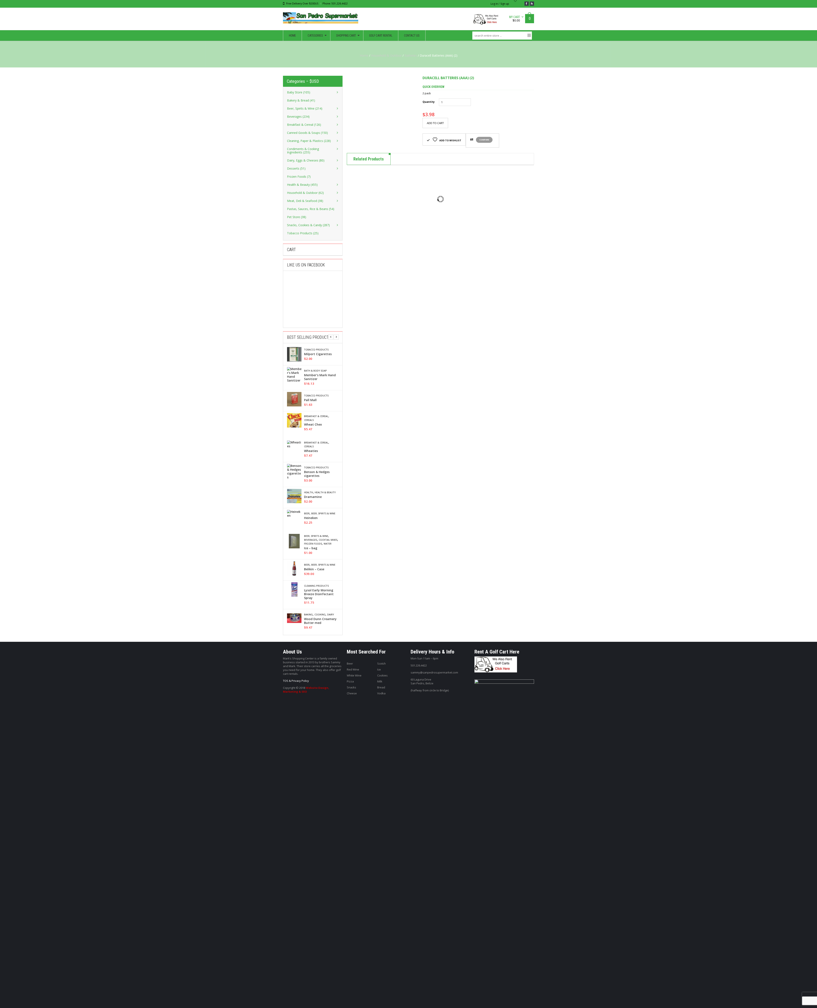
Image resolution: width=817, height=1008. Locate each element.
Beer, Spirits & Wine (323, 513)
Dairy (330, 614)
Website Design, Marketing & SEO (306, 689)
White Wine (354, 675)
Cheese (352, 693)
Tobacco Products (316, 349)
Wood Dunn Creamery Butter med (320, 621)
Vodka (381, 693)
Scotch (381, 663)
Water (327, 543)
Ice (379, 669)
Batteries (410, 55)
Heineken (311, 518)
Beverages (310, 539)
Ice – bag (310, 548)
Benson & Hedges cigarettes (317, 474)
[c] (381, 110)
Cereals (309, 420)
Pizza (350, 681)
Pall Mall (310, 400)
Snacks (351, 687)
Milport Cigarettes (318, 354)
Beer (307, 513)
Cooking (320, 614)
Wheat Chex (313, 424)
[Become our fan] (526, 3)
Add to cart (435, 123)
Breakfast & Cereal (316, 416)
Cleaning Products (316, 585)
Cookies (382, 675)
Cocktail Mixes (328, 539)
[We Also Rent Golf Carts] (487, 21)
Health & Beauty (325, 492)
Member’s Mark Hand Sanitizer (320, 377)
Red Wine (353, 669)
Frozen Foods (313, 543)
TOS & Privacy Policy (296, 681)
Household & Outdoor (386, 55)
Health (308, 492)
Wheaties (311, 451)
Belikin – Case (314, 569)
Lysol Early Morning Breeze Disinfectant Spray (319, 594)
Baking (308, 614)
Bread (381, 687)
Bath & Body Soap (315, 370)
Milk (379, 681)
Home (364, 55)
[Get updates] (532, 3)
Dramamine (313, 497)
